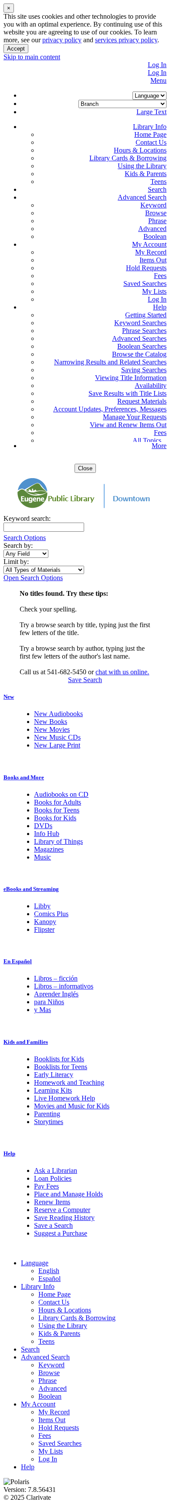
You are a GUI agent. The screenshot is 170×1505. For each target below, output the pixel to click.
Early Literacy (53, 1074)
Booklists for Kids (59, 1059)
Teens (158, 181)
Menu (158, 80)
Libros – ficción (56, 978)
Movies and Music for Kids (71, 1106)
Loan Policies (52, 1178)
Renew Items (52, 1202)
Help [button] (9, 1153)
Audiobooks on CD (61, 794)
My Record (151, 252)
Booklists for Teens (60, 1066)
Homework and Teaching (69, 1082)
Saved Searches (145, 283)
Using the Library (142, 166)
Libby (42, 906)
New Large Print (57, 745)
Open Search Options (33, 577)
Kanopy (45, 921)
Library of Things (58, 841)
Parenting (47, 1114)
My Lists (154, 291)
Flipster (44, 929)
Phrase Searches (144, 330)
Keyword (153, 205)
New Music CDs (57, 737)
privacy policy (62, 40)
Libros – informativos (63, 986)
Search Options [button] (24, 537)
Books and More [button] (23, 777)
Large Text (151, 112)
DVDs (43, 825)
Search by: (18, 545)
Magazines (49, 849)
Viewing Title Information (131, 377)
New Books (50, 721)
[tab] (85, 696)
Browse (156, 213)
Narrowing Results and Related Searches (110, 362)
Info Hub (46, 833)
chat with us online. (122, 672)
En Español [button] (17, 961)
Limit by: (17, 561)
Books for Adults (57, 802)
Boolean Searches (142, 346)
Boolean (155, 236)
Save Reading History (64, 1217)
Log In (157, 64)
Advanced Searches (139, 338)
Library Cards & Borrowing (128, 158)
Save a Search (53, 1225)
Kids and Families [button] (25, 1042)
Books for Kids (55, 818)
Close (85, 468)
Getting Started (146, 315)
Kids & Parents (146, 173)
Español (49, 1278)
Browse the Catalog (139, 354)
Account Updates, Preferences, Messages (110, 409)
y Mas (42, 1009)
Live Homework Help (64, 1098)
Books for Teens (56, 810)
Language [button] (34, 1263)
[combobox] (25, 554)
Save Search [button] (85, 679)
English (48, 1270)
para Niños (49, 1002)
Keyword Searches (140, 322)
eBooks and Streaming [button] (31, 889)
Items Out (153, 260)
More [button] (159, 445)
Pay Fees (46, 1186)
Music (42, 857)
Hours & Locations (140, 150)
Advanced (152, 228)
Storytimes (48, 1121)
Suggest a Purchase (60, 1233)
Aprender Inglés (56, 994)
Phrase (157, 220)
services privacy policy (126, 40)
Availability (151, 385)
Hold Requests (146, 268)
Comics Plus (51, 913)
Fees (160, 275)
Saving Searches (144, 370)
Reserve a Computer (62, 1209)
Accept (16, 48)
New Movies (52, 729)
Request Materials (142, 401)
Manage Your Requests (135, 417)
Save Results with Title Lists (127, 393)
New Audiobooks (58, 713)
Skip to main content (31, 57)
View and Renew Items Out (128, 424)
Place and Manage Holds (68, 1194)
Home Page (150, 134)
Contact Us (151, 142)
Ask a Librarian (55, 1170)
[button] (150, 126)
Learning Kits (53, 1090)
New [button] (8, 696)
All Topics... (150, 440)
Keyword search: (27, 518)
